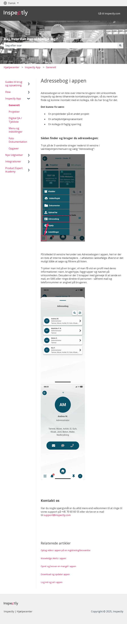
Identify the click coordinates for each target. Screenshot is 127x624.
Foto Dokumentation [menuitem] (18, 140)
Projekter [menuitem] (14, 111)
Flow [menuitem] (8, 92)
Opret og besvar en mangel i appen (58, 566)
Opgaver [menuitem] (14, 148)
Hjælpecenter (11, 67)
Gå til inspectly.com (109, 13)
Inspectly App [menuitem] (13, 98)
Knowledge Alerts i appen (53, 558)
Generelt (51, 67)
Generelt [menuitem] (14, 105)
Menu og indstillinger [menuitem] (15, 130)
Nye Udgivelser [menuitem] (14, 155)
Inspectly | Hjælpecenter (18, 611)
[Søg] (120, 45)
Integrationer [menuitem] (13, 161)
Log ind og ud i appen (51, 582)
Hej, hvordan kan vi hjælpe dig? (31, 39)
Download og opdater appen (55, 574)
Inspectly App (32, 67)
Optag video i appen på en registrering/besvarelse (65, 550)
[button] (28, 82)
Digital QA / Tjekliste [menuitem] (15, 119)
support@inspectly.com (57, 515)
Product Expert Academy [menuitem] (14, 169)
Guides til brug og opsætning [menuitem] (13, 83)
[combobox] (60, 45)
